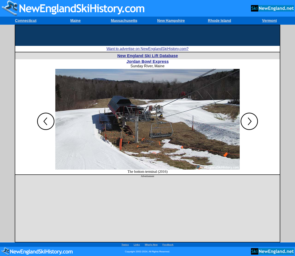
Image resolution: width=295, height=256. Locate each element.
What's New (151, 244)
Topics (125, 244)
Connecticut (25, 21)
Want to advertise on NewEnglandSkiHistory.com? (147, 49)
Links (137, 244)
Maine (75, 21)
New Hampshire (171, 21)
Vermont (269, 21)
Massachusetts (124, 21)
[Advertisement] (147, 35)
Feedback (168, 244)
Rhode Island (219, 21)
